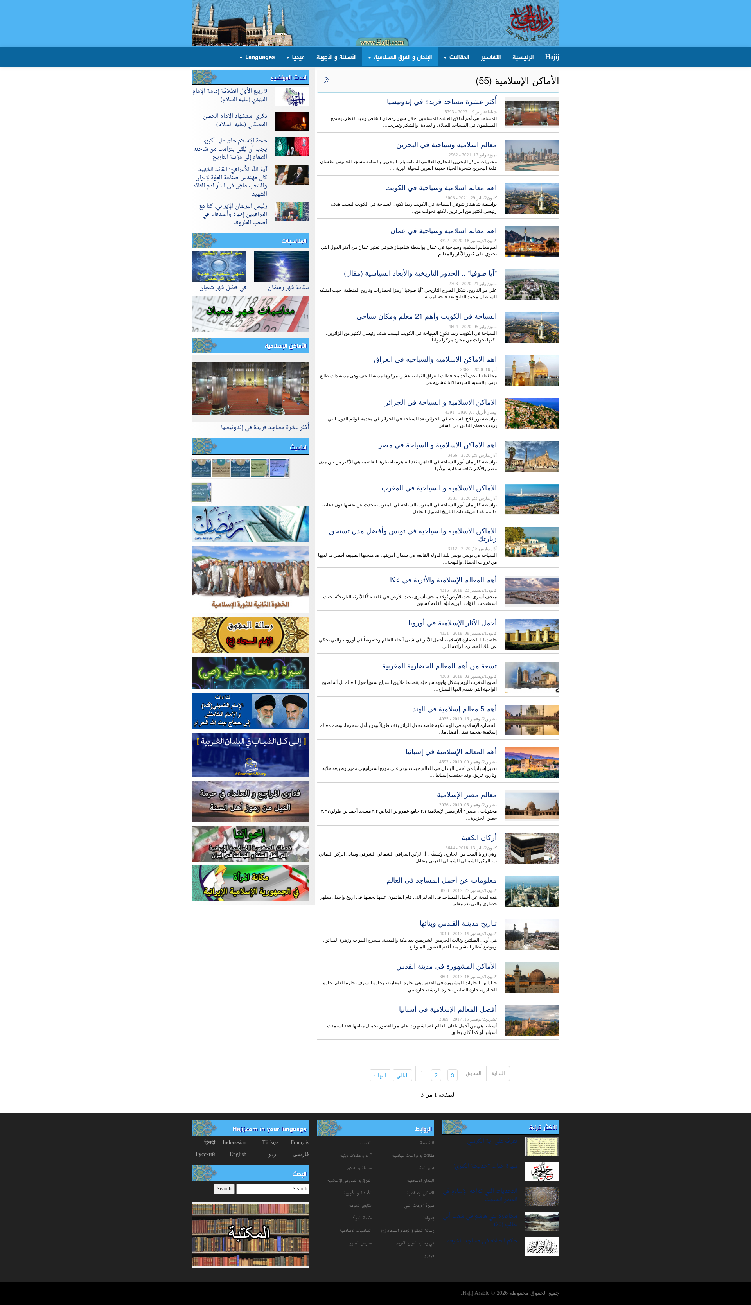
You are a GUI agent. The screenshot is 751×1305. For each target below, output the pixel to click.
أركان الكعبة (479, 837)
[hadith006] (221, 467)
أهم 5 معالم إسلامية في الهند (455, 708)
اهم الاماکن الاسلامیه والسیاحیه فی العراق (435, 359)
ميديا (297, 57)
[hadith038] (201, 467)
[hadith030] (201, 492)
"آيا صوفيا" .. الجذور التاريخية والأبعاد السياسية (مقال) (420, 272)
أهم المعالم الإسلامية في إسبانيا (451, 751)
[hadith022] (279, 467)
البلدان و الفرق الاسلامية (402, 57)
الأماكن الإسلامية (285, 345)
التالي (401, 1075)
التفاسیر (365, 1143)
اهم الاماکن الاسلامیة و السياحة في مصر (438, 444)
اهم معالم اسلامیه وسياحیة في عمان (443, 230)
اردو (273, 1154)
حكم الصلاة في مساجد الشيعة (482, 1241)
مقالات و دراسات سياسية (413, 1156)
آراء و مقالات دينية (356, 1156)
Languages (259, 57)
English (238, 1154)
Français (300, 1142)
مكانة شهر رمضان (288, 287)
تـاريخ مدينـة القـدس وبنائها (458, 922)
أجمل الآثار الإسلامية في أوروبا (452, 622)
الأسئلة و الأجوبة (336, 57)
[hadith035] (260, 467)
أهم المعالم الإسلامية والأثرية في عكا (443, 579)
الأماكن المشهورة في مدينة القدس (446, 965)
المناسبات (294, 240)
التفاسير (491, 57)
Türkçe (270, 1142)
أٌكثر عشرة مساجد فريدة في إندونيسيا (442, 101)
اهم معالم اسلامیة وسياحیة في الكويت (441, 187)
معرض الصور (361, 1243)
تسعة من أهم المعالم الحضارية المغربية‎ (439, 665)
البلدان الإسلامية (420, 1181)
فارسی (301, 1154)
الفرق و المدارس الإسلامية (349, 1181)
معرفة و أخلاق (359, 1168)
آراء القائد (426, 1168)
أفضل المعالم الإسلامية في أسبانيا (448, 1008)
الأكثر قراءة (543, 1127)
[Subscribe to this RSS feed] (326, 80)
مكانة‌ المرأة (362, 1218)
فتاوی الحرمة (360, 1206)
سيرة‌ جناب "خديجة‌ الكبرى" (485, 1166)
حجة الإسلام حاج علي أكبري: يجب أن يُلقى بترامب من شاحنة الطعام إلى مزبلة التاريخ (230, 149)
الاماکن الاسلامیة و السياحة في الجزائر (441, 402)
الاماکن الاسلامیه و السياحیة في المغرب (439, 487)
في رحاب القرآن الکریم (415, 1243)
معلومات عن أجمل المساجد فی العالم (441, 879)
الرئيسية (523, 57)
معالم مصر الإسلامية (467, 794)
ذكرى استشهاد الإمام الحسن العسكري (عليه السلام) (235, 120)
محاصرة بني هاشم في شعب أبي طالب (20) (480, 1220)
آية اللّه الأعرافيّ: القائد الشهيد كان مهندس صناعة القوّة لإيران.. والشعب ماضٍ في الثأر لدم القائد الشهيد (229, 181)
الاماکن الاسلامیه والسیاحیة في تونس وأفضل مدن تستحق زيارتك (413, 534)
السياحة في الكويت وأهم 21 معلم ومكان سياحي (426, 316)
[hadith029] (240, 467)
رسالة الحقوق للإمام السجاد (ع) (407, 1231)
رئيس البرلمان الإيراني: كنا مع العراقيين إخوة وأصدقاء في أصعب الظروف (233, 214)
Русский (205, 1154)
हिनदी (209, 1142)
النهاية (378, 1075)
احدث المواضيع (288, 77)
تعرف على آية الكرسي (492, 1141)
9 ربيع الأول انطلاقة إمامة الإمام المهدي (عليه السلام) (229, 95)
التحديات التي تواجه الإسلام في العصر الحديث (480, 1195)
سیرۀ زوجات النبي (419, 1206)
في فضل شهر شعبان (222, 287)
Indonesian (234, 1142)
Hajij (552, 57)
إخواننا (428, 1218)
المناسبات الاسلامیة (356, 1231)
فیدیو (429, 1256)
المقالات (458, 57)
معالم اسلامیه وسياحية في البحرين (446, 144)
